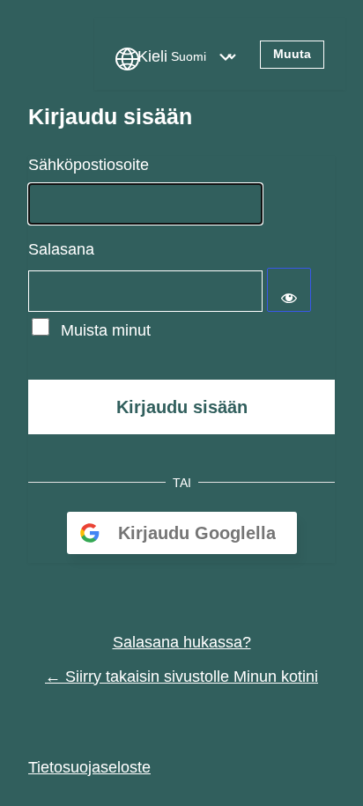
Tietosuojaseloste (89, 767)
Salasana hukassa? (182, 642)
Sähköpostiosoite (88, 165)
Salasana (61, 249)
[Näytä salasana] (289, 290)
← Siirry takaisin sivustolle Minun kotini (181, 676)
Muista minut (106, 330)
